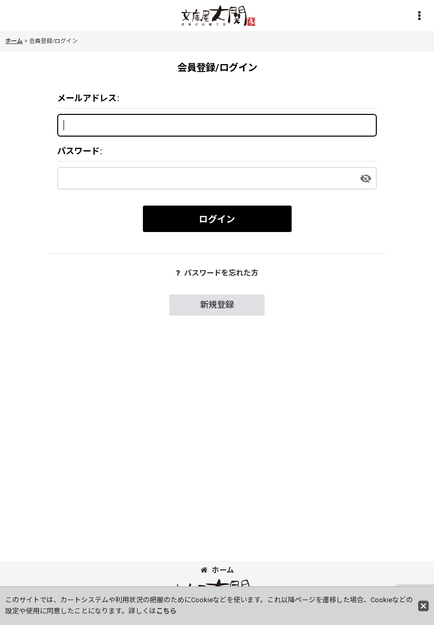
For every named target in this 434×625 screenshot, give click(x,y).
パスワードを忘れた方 (221, 273)
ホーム (223, 570)
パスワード (78, 151)
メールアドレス (86, 98)
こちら (166, 611)
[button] (419, 16)
